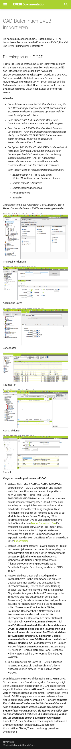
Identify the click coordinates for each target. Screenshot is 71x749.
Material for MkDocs (24, 745)
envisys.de (8, 741)
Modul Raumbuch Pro (43, 523)
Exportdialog (21, 541)
